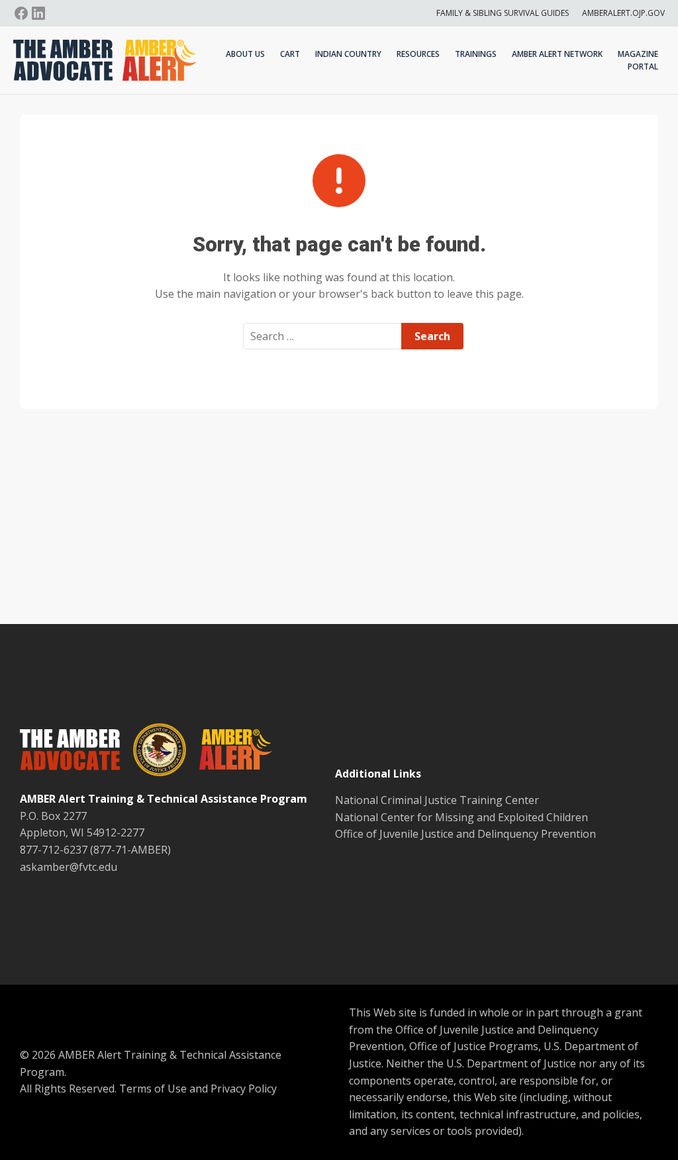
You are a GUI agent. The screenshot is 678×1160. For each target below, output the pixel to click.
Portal (643, 66)
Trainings (476, 54)
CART (290, 54)
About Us (245, 54)
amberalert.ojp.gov (623, 13)
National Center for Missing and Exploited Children (461, 817)
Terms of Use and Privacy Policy (198, 1088)
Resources (418, 54)
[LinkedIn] (38, 13)
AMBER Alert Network (557, 54)
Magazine (638, 54)
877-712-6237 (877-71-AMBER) (95, 849)
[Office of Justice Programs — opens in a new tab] (153, 752)
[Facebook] (21, 13)
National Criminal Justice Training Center (437, 800)
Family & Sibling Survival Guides (502, 13)
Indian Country (348, 54)
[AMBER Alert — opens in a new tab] (229, 751)
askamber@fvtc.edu (68, 867)
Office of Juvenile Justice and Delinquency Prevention (465, 833)
